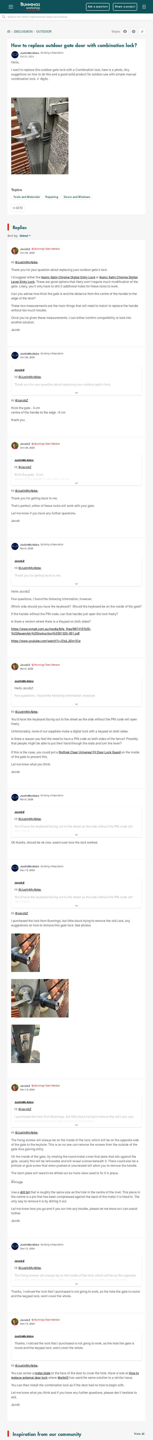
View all (139, 1434)
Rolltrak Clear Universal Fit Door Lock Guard (90, 752)
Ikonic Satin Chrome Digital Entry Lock (68, 277)
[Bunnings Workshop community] (30, 6)
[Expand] (76, 393)
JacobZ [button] (25, 249)
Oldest (24, 236)
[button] (15, 54)
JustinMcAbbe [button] (29, 53)
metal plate (43, 1373)
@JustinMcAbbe (26, 262)
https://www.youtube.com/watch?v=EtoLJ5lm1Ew (46, 641)
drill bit (25, 1192)
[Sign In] (143, 6)
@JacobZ (21, 400)
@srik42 (63, 1377)
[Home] (8, 31)
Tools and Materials (26, 197)
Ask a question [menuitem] (98, 7)
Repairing (51, 197)
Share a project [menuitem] (125, 7)
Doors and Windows (77, 197)
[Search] (3, 16)
